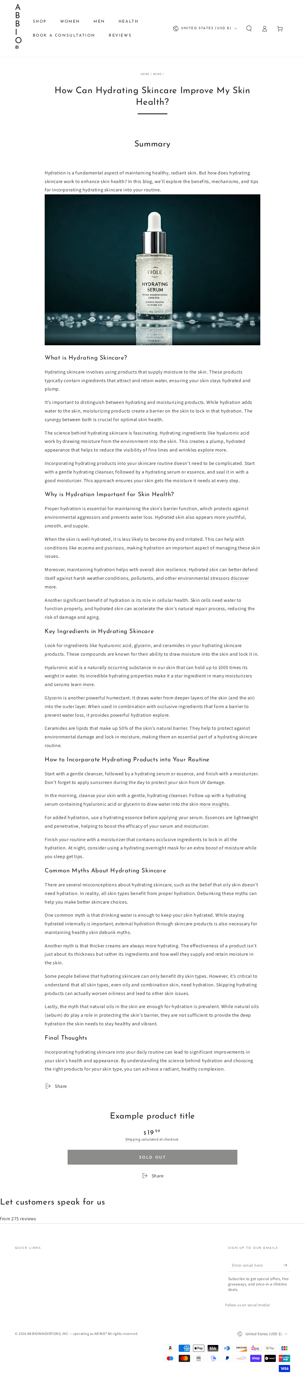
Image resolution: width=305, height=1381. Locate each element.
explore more (212, 450)
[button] (249, 28)
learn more (82, 684)
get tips (74, 856)
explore (161, 715)
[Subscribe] (286, 1264)
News (157, 74)
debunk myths (114, 932)
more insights (214, 804)
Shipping (133, 1139)
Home (145, 74)
